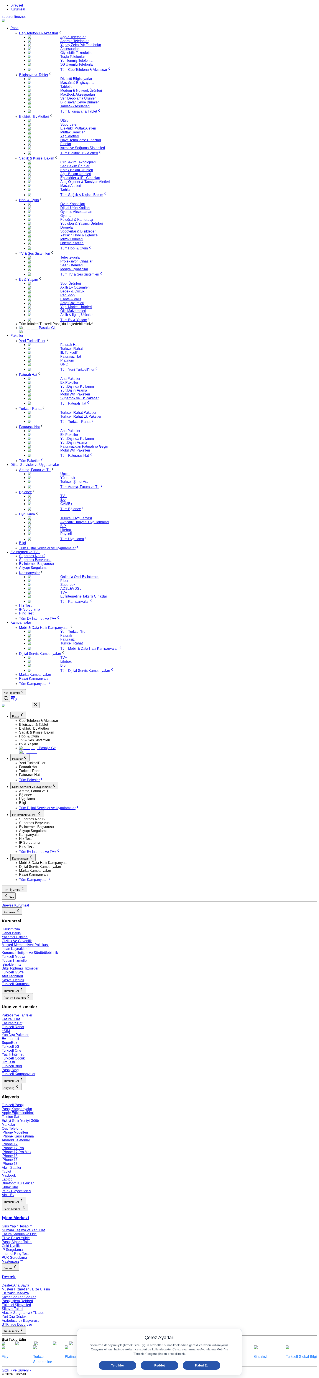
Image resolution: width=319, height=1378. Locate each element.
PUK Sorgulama (14, 1257)
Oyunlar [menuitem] (66, 215)
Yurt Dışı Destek (14, 1316)
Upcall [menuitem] (65, 474)
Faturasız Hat (12, 1023)
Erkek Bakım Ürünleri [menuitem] (76, 170)
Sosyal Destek (13, 980)
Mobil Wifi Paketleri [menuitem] (75, 394)
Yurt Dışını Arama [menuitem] (73, 390)
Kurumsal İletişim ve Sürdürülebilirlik (30, 953)
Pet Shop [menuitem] (67, 295)
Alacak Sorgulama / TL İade (23, 1313)
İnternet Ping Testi (15, 1253)
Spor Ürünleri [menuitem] (70, 283)
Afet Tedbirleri (12, 976)
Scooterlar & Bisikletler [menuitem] (77, 231)
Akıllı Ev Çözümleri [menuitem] (75, 287)
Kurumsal (17, 9)
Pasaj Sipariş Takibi (17, 1242)
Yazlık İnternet (12, 1054)
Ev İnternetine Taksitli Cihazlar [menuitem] (83, 596)
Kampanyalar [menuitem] (20, 622)
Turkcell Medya (13, 956)
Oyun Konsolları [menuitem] (72, 204)
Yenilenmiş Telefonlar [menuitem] (77, 60)
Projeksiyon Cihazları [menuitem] (76, 261)
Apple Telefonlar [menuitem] (73, 37)
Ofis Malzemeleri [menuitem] (73, 311)
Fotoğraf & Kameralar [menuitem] (76, 219)
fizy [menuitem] (63, 500)
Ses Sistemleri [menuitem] (71, 265)
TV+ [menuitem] (63, 496)
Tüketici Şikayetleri (16, 1305)
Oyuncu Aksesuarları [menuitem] (76, 212)
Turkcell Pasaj (13, 1105)
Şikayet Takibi (12, 1309)
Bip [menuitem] (63, 665)
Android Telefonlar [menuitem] (74, 41)
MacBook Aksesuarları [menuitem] (77, 94)
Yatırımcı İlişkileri (15, 937)
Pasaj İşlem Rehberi (17, 1301)
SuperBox (9, 1042)
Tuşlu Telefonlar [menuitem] (72, 56)
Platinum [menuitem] (67, 360)
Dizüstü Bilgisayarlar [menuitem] (76, 79)
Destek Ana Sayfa (15, 1285)
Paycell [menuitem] (66, 534)
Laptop (7, 1179)
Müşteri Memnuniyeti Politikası (25, 945)
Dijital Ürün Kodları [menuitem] (75, 208)
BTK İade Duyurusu (17, 1324)
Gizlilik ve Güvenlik (16, 1370)
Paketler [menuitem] (16, 335)
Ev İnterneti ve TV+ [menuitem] (25, 552)
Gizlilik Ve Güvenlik (17, 941)
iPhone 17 (10, 1144)
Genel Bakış (11, 933)
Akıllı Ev (8, 1195)
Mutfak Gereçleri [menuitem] (73, 132)
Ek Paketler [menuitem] (69, 382)
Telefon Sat (10, 1117)
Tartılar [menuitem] (65, 189)
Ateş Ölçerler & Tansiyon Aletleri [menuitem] (85, 182)
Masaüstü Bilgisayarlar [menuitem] (77, 83)
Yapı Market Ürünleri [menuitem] (76, 307)
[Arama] (6, 698)
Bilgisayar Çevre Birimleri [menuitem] (80, 102)
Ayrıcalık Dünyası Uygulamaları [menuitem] (84, 522)
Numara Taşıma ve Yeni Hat (23, 1230)
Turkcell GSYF (13, 972)
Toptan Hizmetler (15, 960)
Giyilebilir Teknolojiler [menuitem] (77, 53)
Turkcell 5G (10, 1046)
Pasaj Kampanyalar (17, 1109)
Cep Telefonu (12, 1128)
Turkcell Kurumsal (16, 984)
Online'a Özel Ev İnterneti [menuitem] (79, 577)
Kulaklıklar (10, 1187)
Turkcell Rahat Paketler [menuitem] (78, 412)
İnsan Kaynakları (15, 949)
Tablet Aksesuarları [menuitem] (75, 106)
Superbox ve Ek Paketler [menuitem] (79, 398)
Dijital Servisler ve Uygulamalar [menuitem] (34, 465)
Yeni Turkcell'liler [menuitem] (73, 631)
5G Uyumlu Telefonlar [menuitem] (77, 64)
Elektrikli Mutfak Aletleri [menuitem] (78, 128)
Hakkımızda (11, 929)
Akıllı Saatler (11, 1167)
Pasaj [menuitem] (14, 28)
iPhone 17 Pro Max (16, 1152)
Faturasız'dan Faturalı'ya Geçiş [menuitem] (84, 446)
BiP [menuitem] (63, 526)
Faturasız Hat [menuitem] (70, 356)
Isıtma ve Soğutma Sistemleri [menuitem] (82, 148)
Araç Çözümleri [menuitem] (72, 303)
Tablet (6, 1171)
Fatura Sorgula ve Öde (19, 1234)
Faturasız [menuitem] (67, 639)
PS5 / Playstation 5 (16, 1191)
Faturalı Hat (11, 1019)
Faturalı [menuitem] (66, 635)
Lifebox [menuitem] (66, 530)
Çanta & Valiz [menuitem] (70, 299)
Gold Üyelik (11, 1246)
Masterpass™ (12, 1261)
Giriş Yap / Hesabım (17, 1226)
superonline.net (14, 16)
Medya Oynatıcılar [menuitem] (74, 269)
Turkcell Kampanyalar (18, 1074)
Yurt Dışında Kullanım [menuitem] (77, 386)
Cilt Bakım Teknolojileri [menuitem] (78, 162)
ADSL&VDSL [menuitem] (70, 588)
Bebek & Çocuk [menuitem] (72, 291)
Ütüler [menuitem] (65, 120)
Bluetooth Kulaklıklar (18, 1183)
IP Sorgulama (12, 1250)
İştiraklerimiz (11, 964)
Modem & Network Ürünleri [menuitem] (81, 90)
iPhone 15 (10, 1160)
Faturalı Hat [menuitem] (69, 345)
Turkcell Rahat (13, 1027)
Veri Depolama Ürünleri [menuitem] (78, 98)
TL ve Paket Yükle (16, 1238)
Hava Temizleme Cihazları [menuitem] (80, 140)
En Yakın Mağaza (15, 1293)
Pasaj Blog (10, 1070)
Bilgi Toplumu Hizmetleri (20, 968)
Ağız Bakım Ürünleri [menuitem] (75, 174)
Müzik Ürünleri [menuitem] (71, 239)
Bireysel (16, 5)
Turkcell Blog (12, 1066)
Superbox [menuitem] (67, 584)
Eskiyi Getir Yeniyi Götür (20, 1120)
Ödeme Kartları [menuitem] (72, 243)
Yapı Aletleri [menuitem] (69, 136)
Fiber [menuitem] (64, 581)
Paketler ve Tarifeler (17, 1015)
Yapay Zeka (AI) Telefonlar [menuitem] (80, 45)
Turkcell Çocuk (13, 1058)
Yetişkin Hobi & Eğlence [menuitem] (79, 235)
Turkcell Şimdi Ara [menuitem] (74, 481)
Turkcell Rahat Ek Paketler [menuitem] (80, 416)
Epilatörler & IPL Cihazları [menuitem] (80, 178)
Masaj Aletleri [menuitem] (70, 186)
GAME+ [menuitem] (66, 504)
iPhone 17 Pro (13, 1148)
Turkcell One (11, 1050)
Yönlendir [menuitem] (67, 478)
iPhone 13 (10, 1163)
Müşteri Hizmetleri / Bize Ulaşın (26, 1289)
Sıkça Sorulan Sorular (19, 1297)
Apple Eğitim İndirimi (18, 1113)
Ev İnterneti (10, 1039)
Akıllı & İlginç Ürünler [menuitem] (76, 315)
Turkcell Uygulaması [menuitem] (76, 518)
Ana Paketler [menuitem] (70, 378)
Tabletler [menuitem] (67, 86)
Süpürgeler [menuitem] (68, 124)
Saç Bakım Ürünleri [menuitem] (75, 166)
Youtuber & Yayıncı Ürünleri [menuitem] (81, 223)
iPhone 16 (10, 1156)
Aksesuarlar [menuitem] (69, 49)
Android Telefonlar (16, 1140)
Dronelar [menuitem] (67, 227)
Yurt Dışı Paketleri (15, 1035)
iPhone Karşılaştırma (18, 1136)
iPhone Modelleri (15, 1132)
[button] (168, 721)
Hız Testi (8, 1062)
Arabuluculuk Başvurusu (20, 1320)
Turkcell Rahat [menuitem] (71, 348)
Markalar (8, 1124)
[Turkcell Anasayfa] (15, 20)
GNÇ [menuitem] (64, 364)
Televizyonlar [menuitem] (70, 257)
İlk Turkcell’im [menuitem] (70, 352)
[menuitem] (40, 33)
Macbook (9, 1175)
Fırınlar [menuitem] (65, 144)
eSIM (6, 1031)
